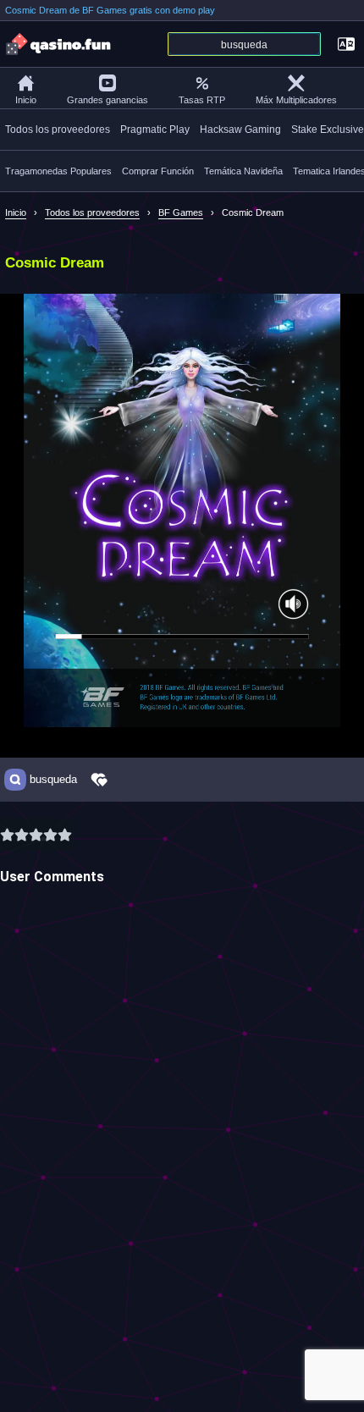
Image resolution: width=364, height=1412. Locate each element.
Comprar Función (158, 171)
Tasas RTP (202, 100)
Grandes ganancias (107, 100)
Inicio (25, 100)
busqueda (53, 780)
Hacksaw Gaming (240, 129)
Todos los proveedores (57, 129)
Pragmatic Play (155, 129)
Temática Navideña (243, 171)
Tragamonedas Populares (58, 171)
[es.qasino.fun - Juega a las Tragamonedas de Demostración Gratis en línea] (59, 44)
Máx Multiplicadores (296, 100)
